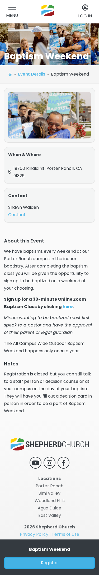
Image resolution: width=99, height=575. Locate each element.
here (68, 307)
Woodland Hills (50, 501)
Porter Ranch (49, 486)
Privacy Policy (34, 534)
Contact (17, 215)
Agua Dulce (49, 508)
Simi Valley (49, 493)
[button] (12, 12)
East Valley (49, 515)
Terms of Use (65, 534)
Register (49, 563)
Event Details (31, 74)
